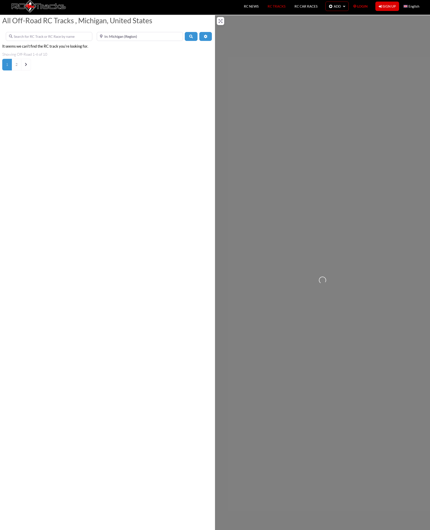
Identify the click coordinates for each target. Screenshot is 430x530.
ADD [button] (336, 6)
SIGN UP (389, 6)
